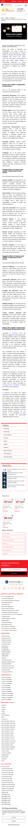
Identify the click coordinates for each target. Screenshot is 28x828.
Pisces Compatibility (6, 699)
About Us (4, 705)
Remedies (5, 543)
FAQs (3, 761)
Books (3, 711)
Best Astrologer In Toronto (8, 739)
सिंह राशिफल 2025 (6, 802)
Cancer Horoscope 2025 (7, 774)
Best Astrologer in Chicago (8, 729)
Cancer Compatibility (7, 683)
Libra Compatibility (6, 689)
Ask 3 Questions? (6, 536)
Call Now (14, 573)
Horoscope (6, 431)
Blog (3, 717)
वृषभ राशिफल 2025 (6, 796)
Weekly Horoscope (6, 638)
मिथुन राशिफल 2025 (6, 798)
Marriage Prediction (7, 550)
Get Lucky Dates (6, 604)
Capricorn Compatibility (7, 695)
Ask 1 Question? (6, 533)
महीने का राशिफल (5, 654)
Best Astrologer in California (8, 723)
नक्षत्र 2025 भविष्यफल (6, 664)
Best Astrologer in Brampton (8, 727)
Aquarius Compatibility (7, 697)
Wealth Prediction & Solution (8, 618)
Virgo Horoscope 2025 (7, 778)
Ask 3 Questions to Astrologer (9, 628)
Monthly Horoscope (6, 642)
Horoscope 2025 (6, 766)
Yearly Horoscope (6, 644)
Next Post (5, 496)
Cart (15, 1)
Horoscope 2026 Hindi (7, 672)
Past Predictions (5, 715)
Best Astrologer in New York (8, 721)
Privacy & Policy (5, 751)
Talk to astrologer (14, 569)
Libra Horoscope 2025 (7, 780)
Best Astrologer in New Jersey (9, 725)
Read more (5, 511)
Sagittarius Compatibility (8, 693)
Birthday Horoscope (6, 640)
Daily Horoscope (6, 636)
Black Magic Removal (7, 624)
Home (2, 18)
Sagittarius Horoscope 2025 (8, 784)
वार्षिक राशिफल (5, 656)
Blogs (7, 18)
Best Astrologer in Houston (8, 737)
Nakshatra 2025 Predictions (8, 662)
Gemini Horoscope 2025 (7, 772)
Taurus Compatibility (7, 679)
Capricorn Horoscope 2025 (8, 786)
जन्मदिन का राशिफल (6, 652)
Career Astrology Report (7, 598)
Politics (6, 444)
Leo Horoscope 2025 (6, 776)
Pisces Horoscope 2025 (7, 790)
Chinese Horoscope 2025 (8, 666)
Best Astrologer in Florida (7, 733)
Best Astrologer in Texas (7, 731)
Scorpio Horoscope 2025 (7, 782)
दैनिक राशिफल (5, 648)
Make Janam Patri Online (8, 608)
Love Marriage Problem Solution (9, 630)
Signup (25, 1)
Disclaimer (4, 759)
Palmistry (4, 658)
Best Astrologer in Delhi (7, 745)
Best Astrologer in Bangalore (8, 747)
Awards (3, 709)
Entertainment (8, 435)
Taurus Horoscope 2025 (7, 770)
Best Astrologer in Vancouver (9, 741)
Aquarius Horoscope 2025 (8, 788)
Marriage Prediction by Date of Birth (10, 610)
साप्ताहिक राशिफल (6, 650)
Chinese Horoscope (6, 660)
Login (20, 1)
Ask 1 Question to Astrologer (8, 626)
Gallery (3, 713)
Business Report (5, 620)
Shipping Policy (5, 755)
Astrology (12, 18)
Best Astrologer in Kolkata (8, 749)
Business (6, 447)
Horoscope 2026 (6, 670)
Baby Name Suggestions (7, 606)
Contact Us (4, 719)
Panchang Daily (8, 457)
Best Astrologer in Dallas (7, 735)
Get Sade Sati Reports (7, 622)
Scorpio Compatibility (7, 691)
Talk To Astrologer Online (8, 596)
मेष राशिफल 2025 (6, 794)
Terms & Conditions (6, 753)
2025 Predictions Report (8, 547)
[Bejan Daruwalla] (6, 5)
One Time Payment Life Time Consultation (12, 614)
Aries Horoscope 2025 (7, 768)
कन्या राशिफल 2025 (6, 804)
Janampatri (5, 553)
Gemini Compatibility (7, 681)
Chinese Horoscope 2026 (8, 668)
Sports (5, 441)
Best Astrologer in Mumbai (8, 743)
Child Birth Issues (6, 616)
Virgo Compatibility (6, 687)
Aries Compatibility (6, 677)
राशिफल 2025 (5, 792)
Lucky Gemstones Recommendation (10, 600)
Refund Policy (5, 757)
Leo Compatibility (6, 685)
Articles (3, 707)
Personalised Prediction (8, 540)
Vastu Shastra (7, 453)
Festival (6, 438)
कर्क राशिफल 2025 (6, 800)
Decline (14, 821)
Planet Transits (8, 450)
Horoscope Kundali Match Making (10, 612)
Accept (14, 817)
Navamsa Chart (17, 333)
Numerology (5, 646)
